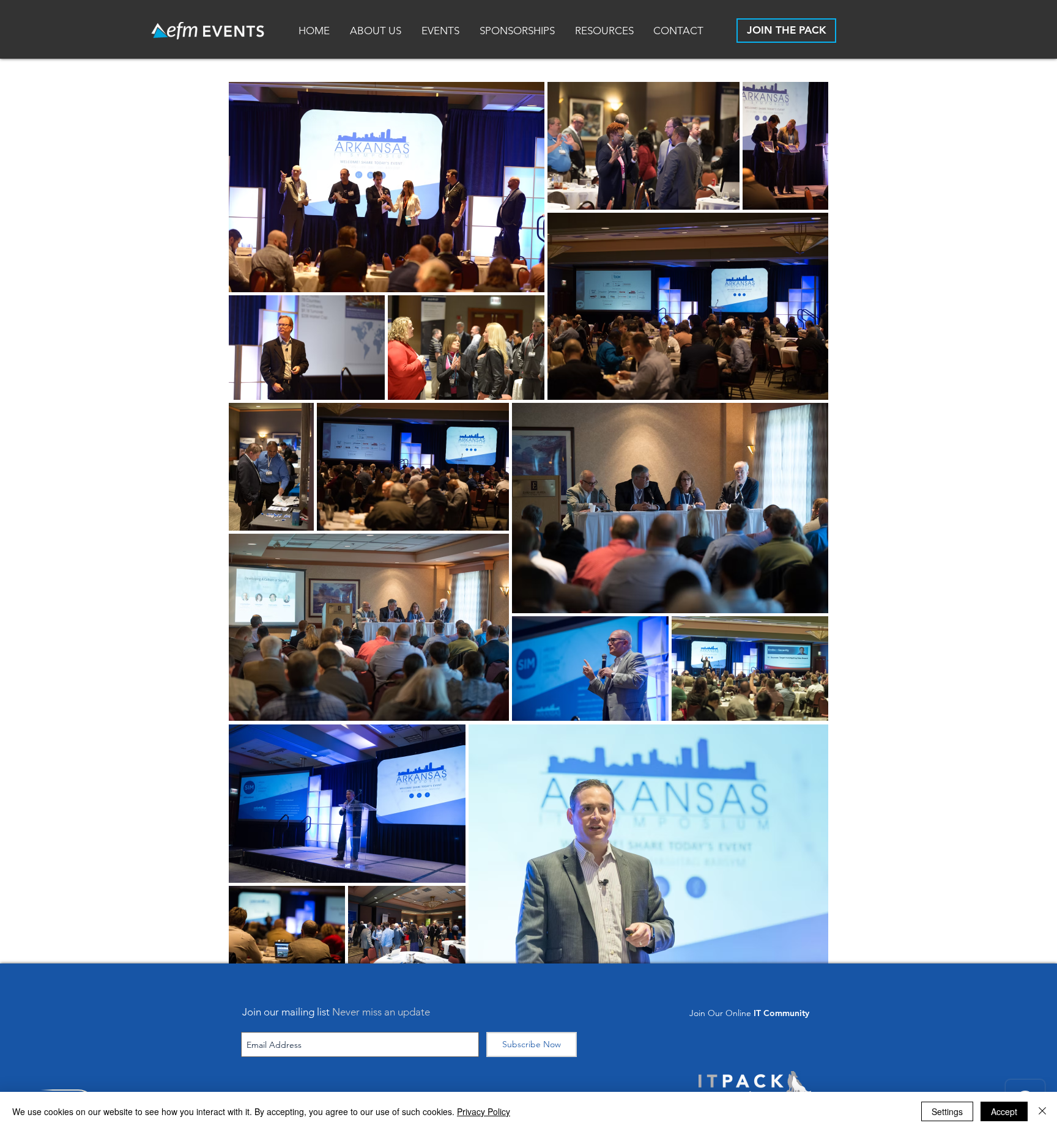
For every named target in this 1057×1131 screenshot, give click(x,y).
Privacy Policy (483, 1111)
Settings (947, 1111)
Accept (1004, 1111)
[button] (605, 31)
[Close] (1042, 1111)
